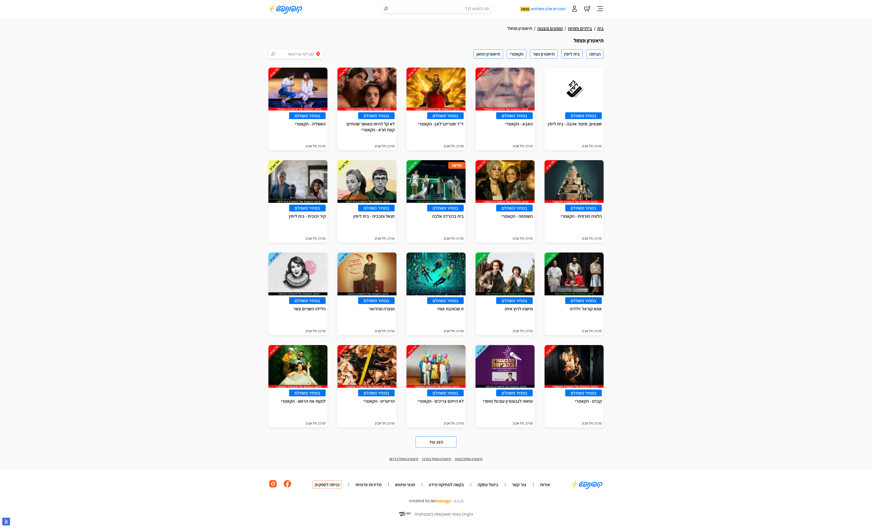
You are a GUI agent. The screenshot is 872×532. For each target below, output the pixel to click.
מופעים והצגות (550, 28)
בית (600, 28)
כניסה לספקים (327, 485)
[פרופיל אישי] (574, 9)
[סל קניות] (587, 9)
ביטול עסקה (488, 485)
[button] (6, 521)
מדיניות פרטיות (368, 485)
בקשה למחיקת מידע (446, 485)
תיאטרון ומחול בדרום (403, 458)
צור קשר (519, 485)
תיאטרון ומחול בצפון (469, 458)
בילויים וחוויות (580, 28)
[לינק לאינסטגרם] (272, 487)
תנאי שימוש (405, 485)
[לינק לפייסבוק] (287, 487)
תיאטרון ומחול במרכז (436, 458)
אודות (545, 485)
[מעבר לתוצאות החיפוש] (386, 8)
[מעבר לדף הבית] (285, 9)
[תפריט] (600, 9)
